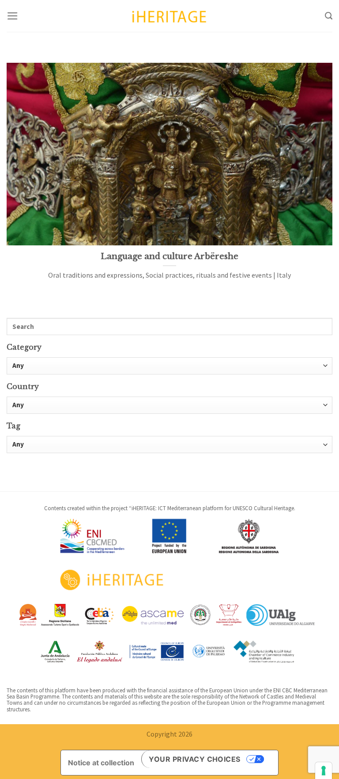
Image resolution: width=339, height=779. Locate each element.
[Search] (328, 16)
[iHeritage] (169, 16)
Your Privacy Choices (195, 759)
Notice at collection (101, 762)
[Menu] (13, 15)
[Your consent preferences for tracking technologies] (323, 770)
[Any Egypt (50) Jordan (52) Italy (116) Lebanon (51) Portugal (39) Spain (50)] (169, 405)
